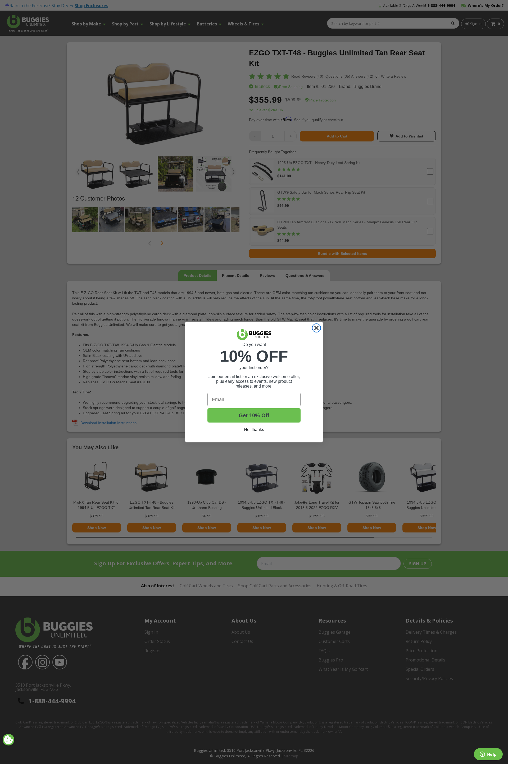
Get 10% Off (254, 415)
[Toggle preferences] (8, 739)
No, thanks (254, 429)
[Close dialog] (316, 328)
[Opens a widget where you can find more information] (488, 754)
